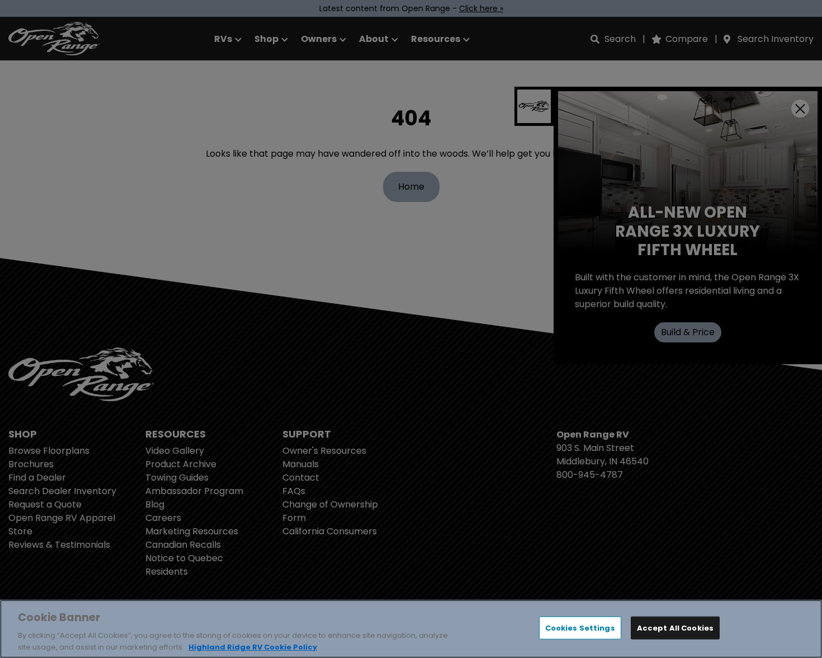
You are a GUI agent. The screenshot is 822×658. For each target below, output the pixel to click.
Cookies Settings (580, 628)
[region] (411, 629)
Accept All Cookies (675, 628)
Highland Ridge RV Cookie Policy (252, 646)
